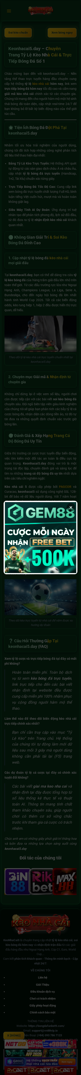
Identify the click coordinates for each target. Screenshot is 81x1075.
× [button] (70, 507)
